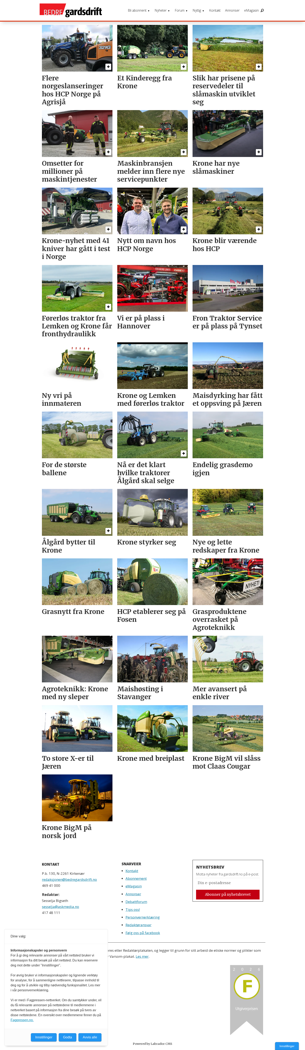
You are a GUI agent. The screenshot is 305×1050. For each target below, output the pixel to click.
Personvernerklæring (143, 917)
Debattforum (136, 901)
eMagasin (251, 10)
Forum (179, 10)
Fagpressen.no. (22, 1020)
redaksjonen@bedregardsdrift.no (69, 879)
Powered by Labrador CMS (152, 1044)
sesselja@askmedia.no (60, 906)
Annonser (232, 10)
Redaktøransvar (138, 924)
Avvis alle (90, 1037)
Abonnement (136, 878)
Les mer (142, 956)
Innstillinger (286, 1046)
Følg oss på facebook (143, 932)
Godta (67, 1037)
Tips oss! (133, 909)
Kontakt (215, 10)
